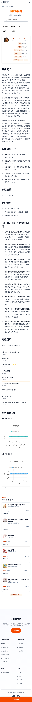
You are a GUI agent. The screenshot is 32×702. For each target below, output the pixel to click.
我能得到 (13, 26)
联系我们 (19, 676)
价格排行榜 (4, 662)
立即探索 (16, 630)
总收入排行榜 (4, 651)
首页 (3, 6)
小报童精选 (20, 651)
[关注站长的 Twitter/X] (13, 696)
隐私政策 (19, 683)
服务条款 (19, 680)
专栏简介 (5, 26)
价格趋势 (13, 31)
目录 (20, 26)
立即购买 (16, 699)
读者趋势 (5, 31)
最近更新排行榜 (5, 658)
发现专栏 (8, 6)
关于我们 (19, 672)
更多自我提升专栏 (16, 595)
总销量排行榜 (4, 647)
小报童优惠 (20, 647)
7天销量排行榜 (5, 644)
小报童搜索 (20, 644)
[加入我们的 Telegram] (18, 696)
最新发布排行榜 (5, 654)
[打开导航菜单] (29, 2)
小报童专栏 (16, 619)
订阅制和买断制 (5, 672)
